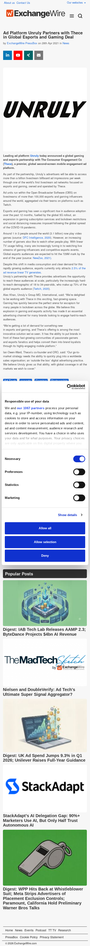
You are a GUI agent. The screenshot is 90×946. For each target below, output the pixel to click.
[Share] (7, 55)
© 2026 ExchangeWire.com (21, 943)
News (66, 43)
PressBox (11, 937)
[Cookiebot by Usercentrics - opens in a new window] (67, 387)
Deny (45, 555)
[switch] (79, 471)
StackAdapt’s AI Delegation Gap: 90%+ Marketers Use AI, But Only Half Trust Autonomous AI (41, 820)
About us (9, 3)
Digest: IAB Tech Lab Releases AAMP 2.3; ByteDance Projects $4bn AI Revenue (44, 632)
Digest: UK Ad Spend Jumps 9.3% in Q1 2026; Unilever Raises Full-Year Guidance (44, 758)
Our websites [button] (75, 2)
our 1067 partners (31, 408)
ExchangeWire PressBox (22, 43)
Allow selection (45, 542)
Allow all (45, 528)
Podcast (41, 930)
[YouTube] (18, 55)
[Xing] (28, 55)
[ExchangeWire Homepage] (35, 14)
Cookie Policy (29, 937)
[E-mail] (38, 55)
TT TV (52, 930)
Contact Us (23, 3)
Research (64, 930)
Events (28, 930)
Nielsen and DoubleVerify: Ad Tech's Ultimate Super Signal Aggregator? (39, 692)
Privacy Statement (52, 937)
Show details (67, 515)
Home (9, 930)
